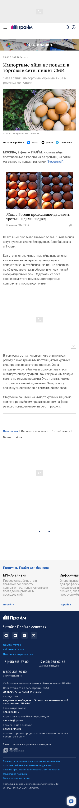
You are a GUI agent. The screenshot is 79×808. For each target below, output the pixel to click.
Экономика (39, 44)
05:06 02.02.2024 (12, 57)
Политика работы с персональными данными (27, 765)
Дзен (49, 142)
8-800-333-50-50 (15, 673)
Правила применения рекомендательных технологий (31, 769)
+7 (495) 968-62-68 (52, 663)
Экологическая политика (16, 778)
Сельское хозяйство (34, 431)
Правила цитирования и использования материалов (31, 761)
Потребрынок (61, 431)
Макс (35, 142)
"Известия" (55, 161)
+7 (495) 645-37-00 (16, 662)
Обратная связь (13, 649)
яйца (19, 437)
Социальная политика (15, 774)
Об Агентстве (12, 644)
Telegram (66, 142)
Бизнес (7, 437)
